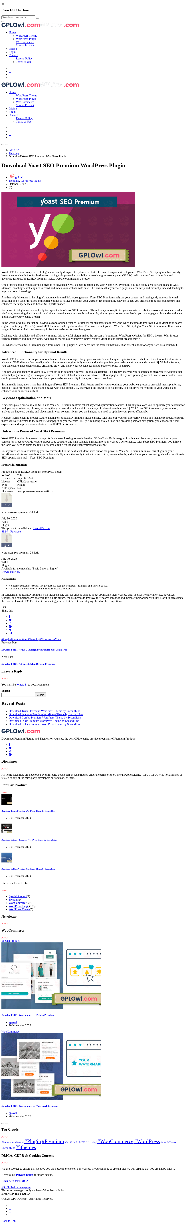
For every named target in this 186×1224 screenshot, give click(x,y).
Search (5, 690)
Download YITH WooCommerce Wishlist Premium (27, 1015)
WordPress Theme (26, 35)
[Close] (2, 4)
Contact (13, 55)
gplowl (19, 177)
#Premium (16, 639)
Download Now (10, 571)
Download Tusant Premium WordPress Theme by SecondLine (44, 711)
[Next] (6, 1123)
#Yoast (57, 639)
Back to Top (8, 1220)
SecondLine (8, 1147)
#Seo (25, 639)
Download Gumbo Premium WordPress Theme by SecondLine (45, 717)
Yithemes (26, 1147)
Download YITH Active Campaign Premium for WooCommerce (34, 649)
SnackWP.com (41, 528)
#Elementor (8, 1142)
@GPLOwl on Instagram (16, 1187)
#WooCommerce (115, 1141)
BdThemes (171, 1142)
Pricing (13, 48)
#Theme (80, 1141)
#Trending (34, 639)
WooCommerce (25, 42)
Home (12, 32)
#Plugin (5, 639)
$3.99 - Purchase (11, 531)
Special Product (25, 45)
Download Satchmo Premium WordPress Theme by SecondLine (46, 714)
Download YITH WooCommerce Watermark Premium (29, 1106)
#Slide (72, 1142)
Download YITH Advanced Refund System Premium (28, 663)
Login (12, 51)
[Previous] (2, 1123)
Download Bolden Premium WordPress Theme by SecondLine (45, 724)
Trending (14, 180)
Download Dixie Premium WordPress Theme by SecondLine (44, 720)
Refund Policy (24, 58)
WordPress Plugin (26, 38)
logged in (22, 684)
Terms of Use (23, 61)
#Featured (19, 1142)
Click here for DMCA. (15, 1180)
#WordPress (47, 639)
